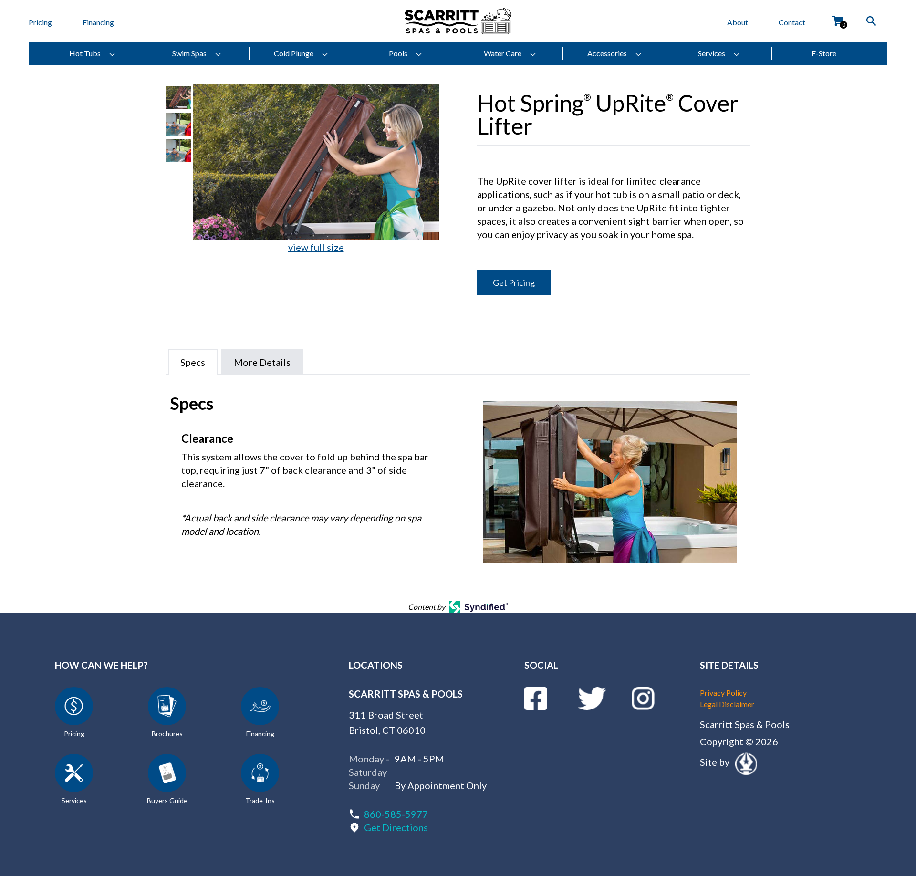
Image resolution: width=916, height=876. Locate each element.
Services (711, 53)
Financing (98, 22)
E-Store (824, 53)
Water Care (502, 53)
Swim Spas (189, 53)
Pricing (40, 22)
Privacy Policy (723, 692)
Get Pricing (514, 282)
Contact (792, 22)
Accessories (607, 53)
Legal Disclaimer (727, 704)
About (737, 22)
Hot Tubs (85, 53)
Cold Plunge (293, 53)
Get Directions (396, 827)
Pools (398, 53)
